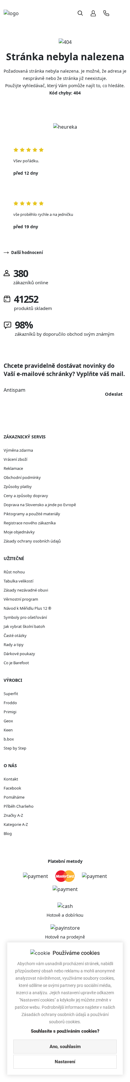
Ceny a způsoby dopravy (26, 495)
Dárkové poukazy (19, 653)
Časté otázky (15, 635)
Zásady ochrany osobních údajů (32, 541)
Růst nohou (14, 572)
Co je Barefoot (16, 662)
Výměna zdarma (18, 450)
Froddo (10, 702)
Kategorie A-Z (16, 824)
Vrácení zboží (15, 459)
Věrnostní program (21, 599)
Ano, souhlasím (65, 1046)
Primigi (10, 711)
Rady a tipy (14, 644)
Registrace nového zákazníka (30, 523)
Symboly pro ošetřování (25, 617)
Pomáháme (14, 797)
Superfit (11, 693)
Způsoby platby (18, 486)
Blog (8, 833)
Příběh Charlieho (19, 806)
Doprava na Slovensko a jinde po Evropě (40, 504)
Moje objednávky (19, 532)
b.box (9, 739)
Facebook (12, 788)
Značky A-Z (13, 815)
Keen (8, 730)
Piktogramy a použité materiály (32, 513)
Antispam (14, 390)
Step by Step (15, 748)
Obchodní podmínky (22, 477)
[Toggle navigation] (120, 13)
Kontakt (11, 779)
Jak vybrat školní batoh (24, 626)
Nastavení (65, 1061)
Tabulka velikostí (18, 581)
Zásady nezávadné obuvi (26, 590)
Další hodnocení (27, 252)
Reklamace (13, 468)
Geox (8, 721)
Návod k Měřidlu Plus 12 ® (27, 608)
